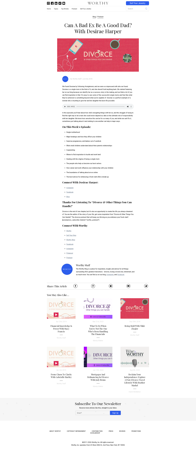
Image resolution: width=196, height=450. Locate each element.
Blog (94, 17)
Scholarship (95, 433)
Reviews (122, 431)
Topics (56, 9)
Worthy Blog (70, 240)
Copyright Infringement (76, 431)
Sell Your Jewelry (137, 3)
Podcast (74, 9)
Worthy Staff (77, 79)
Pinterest (69, 253)
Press (111, 431)
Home (49, 9)
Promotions (136, 431)
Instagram (70, 188)
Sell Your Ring (71, 235)
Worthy (68, 231)
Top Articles (65, 9)
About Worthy (55, 431)
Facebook (69, 192)
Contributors (97, 431)
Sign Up (115, 413)
